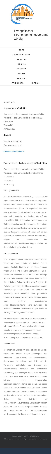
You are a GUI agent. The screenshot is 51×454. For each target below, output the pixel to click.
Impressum (32, 439)
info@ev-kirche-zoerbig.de (14, 151)
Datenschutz (43, 439)
